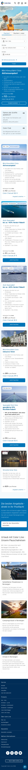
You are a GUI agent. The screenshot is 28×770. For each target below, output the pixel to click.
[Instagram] (12, 753)
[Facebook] (8, 753)
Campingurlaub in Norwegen (13, 620)
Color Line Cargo (5, 712)
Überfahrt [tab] (7, 33)
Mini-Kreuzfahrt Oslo (11, 164)
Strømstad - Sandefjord (7, 707)
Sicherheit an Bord (6, 724)
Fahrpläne (3, 690)
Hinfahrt (4, 51)
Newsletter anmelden (6, 732)
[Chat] (25, 767)
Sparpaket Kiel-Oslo (10, 407)
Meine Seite (4, 688)
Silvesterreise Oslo (10, 470)
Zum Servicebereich (6, 693)
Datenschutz (4, 739)
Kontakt (3, 685)
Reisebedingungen (5, 747)
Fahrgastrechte (5, 744)
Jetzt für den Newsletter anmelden (11, 524)
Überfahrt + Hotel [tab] (18, 33)
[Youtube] (20, 753)
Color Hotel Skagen (6, 710)
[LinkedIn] (16, 753)
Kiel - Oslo (3, 700)
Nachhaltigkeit (4, 722)
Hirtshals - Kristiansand (7, 705)
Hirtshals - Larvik (5, 702)
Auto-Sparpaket (14, 221)
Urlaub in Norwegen (10, 657)
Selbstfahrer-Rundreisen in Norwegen (12, 583)
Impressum (4, 742)
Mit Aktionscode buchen (8, 60)
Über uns (3, 720)
